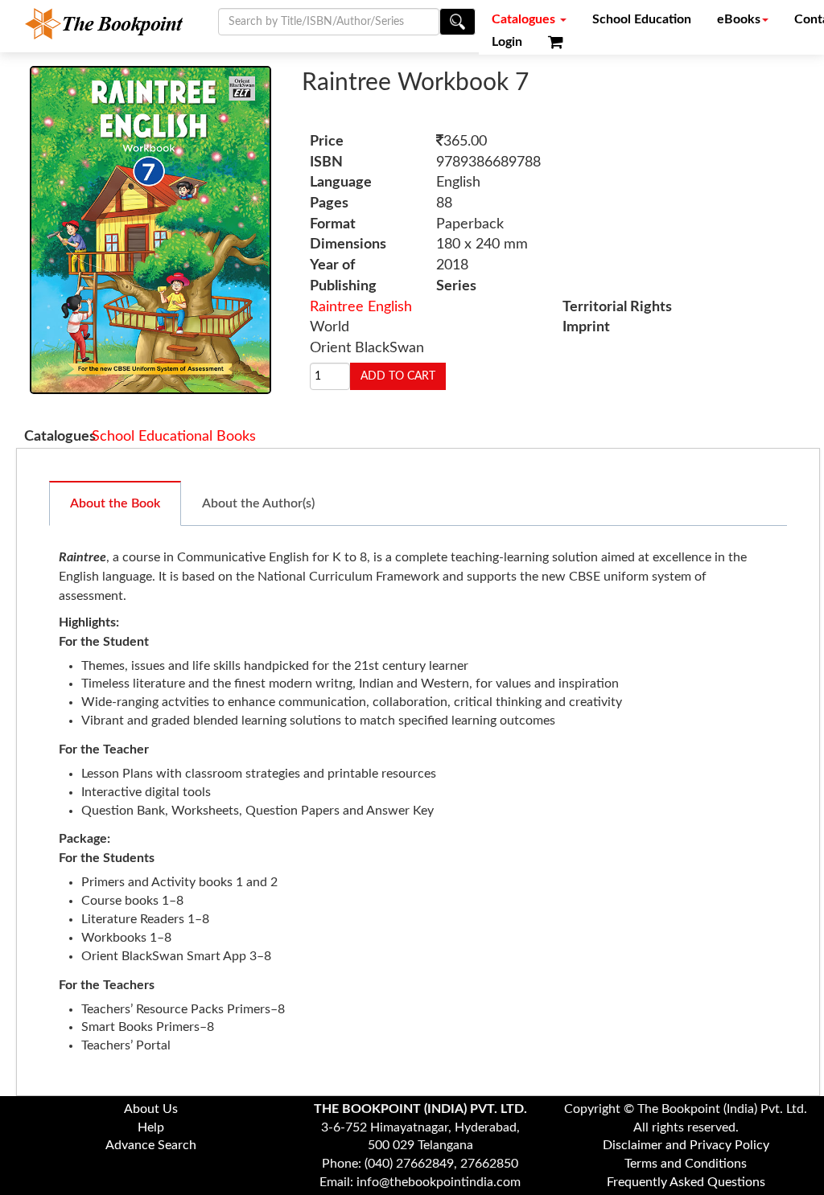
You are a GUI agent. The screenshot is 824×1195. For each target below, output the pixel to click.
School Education (641, 19)
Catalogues (525, 19)
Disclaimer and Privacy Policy (686, 1145)
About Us (151, 1109)
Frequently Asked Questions (686, 1182)
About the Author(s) (258, 503)
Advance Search (150, 1145)
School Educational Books (174, 436)
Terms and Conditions (685, 1163)
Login (507, 41)
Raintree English (361, 307)
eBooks (738, 19)
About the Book (115, 503)
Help (151, 1127)
